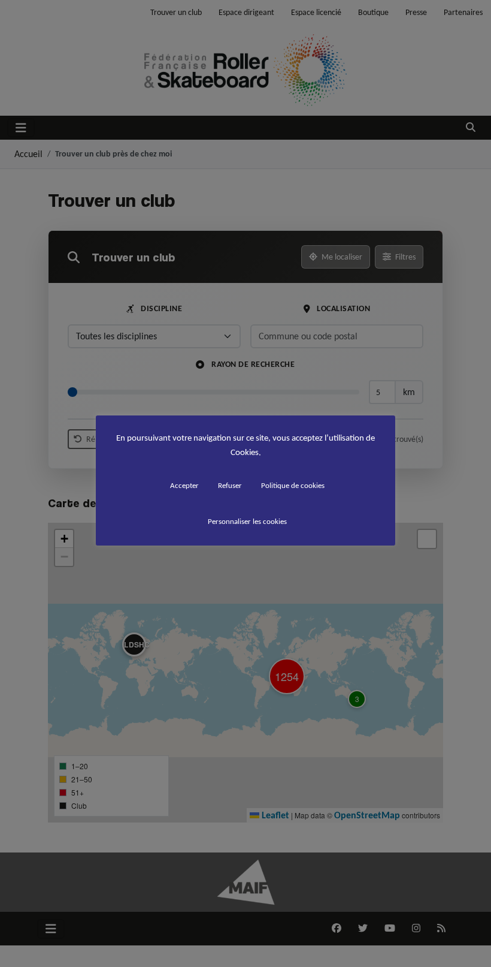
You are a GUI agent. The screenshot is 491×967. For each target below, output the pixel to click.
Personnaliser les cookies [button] (247, 521)
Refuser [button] (230, 485)
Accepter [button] (184, 485)
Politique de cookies (293, 485)
